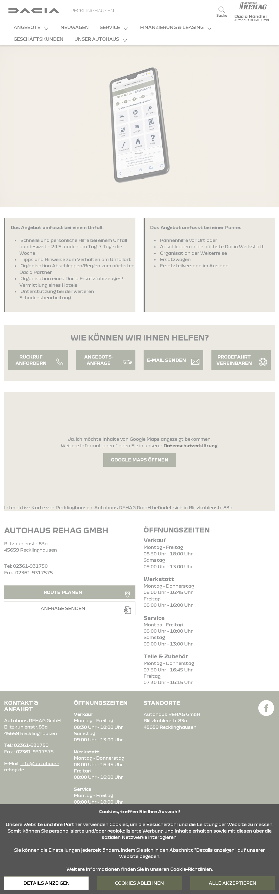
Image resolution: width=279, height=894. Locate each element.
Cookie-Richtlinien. (191, 869)
